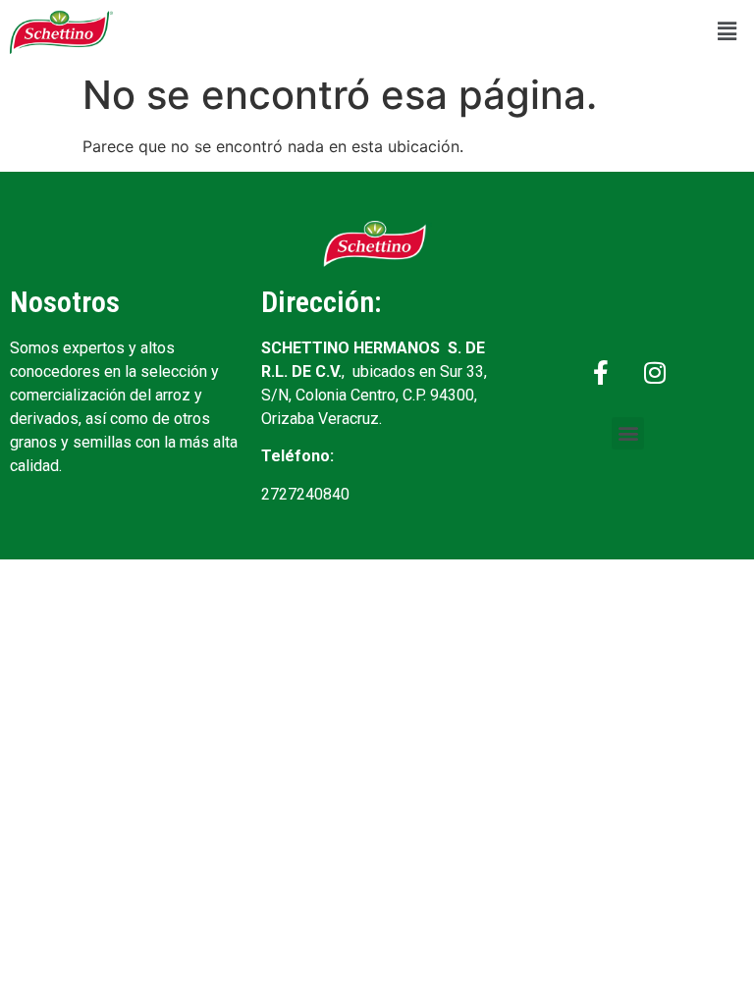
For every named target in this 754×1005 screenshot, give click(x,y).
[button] (727, 32)
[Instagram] (654, 372)
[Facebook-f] (600, 372)
